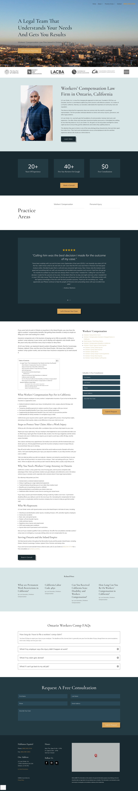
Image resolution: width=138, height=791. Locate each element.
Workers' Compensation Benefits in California (97, 343)
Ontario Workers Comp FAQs (27, 382)
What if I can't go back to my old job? (32, 388)
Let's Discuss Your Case (29, 51)
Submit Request (111, 412)
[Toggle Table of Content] (56, 360)
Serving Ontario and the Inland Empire (31, 372)
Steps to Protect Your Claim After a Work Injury (33, 366)
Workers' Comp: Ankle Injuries (94, 347)
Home (94, 4)
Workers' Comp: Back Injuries (93, 349)
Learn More (68, 139)
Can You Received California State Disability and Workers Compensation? (39, 378)
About (100, 4)
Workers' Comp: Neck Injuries (93, 356)
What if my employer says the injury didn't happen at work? (36, 385)
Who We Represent (26, 370)
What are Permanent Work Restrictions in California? (34, 375)
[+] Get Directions (23, 769)
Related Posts (26, 373)
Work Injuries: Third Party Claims (93, 341)
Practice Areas (109, 4)
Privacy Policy (21, 780)
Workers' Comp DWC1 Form (92, 335)
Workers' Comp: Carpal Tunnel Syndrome (97, 353)
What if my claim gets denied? (31, 386)
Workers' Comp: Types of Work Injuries (95, 345)
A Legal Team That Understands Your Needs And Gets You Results (38, 363)
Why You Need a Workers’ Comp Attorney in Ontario (34, 368)
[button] (96, 755)
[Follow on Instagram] (51, 762)
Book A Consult (69, 185)
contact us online (34, 549)
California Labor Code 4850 (28, 377)
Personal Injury (96, 204)
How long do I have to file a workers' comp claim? (34, 384)
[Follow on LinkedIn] (56, 762)
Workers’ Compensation (63, 204)
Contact (119, 4)
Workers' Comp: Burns (91, 351)
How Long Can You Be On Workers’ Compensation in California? (37, 380)
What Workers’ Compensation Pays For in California (34, 365)
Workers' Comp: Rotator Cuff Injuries (95, 358)
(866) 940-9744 (67, 546)
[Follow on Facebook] (46, 762)
